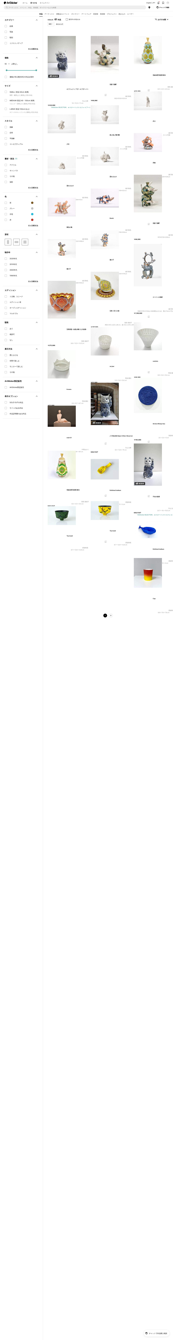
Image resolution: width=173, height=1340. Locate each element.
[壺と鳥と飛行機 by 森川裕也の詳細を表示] (105, 101)
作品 (41, 14)
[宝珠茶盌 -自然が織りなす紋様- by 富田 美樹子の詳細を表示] (62, 277)
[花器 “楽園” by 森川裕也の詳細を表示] (105, 32)
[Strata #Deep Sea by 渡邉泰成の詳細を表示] (148, 374)
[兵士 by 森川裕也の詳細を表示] (148, 87)
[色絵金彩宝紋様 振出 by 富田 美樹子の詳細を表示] (148, 32)
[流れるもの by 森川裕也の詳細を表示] (62, 152)
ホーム (25, 3)
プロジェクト (112, 14)
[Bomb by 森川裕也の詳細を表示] (105, 184)
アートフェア (86, 14)
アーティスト (49, 14)
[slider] (6, 70)
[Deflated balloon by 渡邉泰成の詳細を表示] (105, 455)
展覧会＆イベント (62, 14)
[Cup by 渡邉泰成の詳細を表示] (148, 554)
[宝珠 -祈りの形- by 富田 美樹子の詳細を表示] (105, 268)
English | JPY (151, 3)
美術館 (102, 14)
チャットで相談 (164, 7)
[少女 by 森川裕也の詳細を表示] (62, 110)
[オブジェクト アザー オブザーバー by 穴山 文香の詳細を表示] (62, 32)
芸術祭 (95, 14)
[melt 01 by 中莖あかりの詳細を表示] (62, 402)
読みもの (122, 14)
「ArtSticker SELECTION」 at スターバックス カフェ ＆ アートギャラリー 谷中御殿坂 (77, 107)
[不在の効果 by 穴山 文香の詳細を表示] (148, 439)
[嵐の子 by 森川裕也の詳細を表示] (62, 235)
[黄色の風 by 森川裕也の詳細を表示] (62, 194)
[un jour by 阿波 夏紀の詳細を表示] (105, 323)
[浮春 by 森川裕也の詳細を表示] (148, 129)
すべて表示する (33, 49)
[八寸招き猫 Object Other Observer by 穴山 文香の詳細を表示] (105, 379)
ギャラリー (75, 14)
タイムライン (45, 3)
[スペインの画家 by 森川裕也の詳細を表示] (148, 240)
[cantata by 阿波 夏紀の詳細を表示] (148, 318)
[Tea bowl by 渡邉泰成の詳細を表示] (62, 502)
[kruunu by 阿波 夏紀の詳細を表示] (62, 346)
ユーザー (130, 14)
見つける (33, 3)
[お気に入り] (148, 317)
